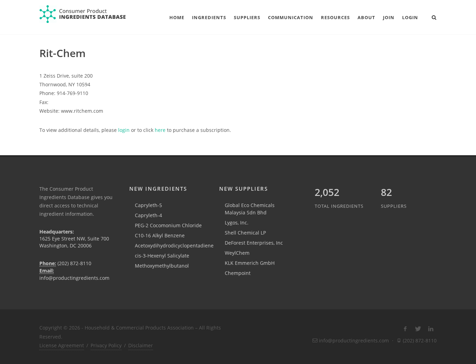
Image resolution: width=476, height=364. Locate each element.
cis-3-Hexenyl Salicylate (162, 255)
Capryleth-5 (148, 205)
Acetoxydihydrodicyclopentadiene (174, 245)
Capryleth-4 (148, 215)
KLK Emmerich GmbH (250, 263)
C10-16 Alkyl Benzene (160, 235)
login (124, 130)
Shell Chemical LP (245, 232)
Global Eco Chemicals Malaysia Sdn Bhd (250, 209)
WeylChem (237, 253)
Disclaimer (140, 345)
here (160, 130)
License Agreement (61, 345)
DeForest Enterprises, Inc (254, 242)
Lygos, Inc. (236, 222)
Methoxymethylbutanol (162, 265)
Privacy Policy (106, 345)
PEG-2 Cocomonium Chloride (168, 225)
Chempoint (238, 273)
